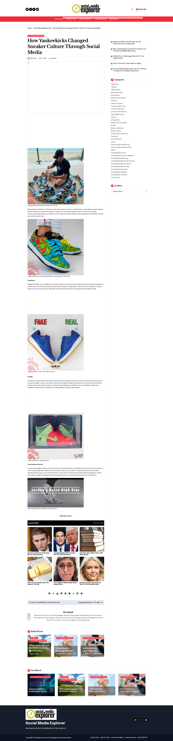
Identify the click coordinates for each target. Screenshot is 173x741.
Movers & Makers (117, 128)
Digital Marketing (117, 114)
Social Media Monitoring (120, 166)
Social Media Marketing (35, 35)
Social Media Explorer (45, 723)
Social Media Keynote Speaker (122, 155)
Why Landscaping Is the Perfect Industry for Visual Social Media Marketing (39, 649)
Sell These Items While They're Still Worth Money (91, 553)
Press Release (116, 139)
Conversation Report (119, 111)
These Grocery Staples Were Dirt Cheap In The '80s (38, 583)
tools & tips (60, 18)
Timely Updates (37, 650)
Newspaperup (54, 737)
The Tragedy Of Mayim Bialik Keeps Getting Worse (65, 583)
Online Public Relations (119, 133)
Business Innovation (118, 98)
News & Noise (116, 131)
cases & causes (101, 18)
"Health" (114, 87)
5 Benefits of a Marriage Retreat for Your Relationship (128, 57)
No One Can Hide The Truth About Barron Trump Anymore (38, 553)
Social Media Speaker (119, 172)
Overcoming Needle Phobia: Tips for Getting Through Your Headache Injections (129, 70)
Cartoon (114, 101)
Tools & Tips (115, 177)
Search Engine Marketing (120, 144)
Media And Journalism (119, 122)
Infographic (115, 120)
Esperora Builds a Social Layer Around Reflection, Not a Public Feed (127, 43)
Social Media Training (119, 175)
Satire (113, 142)
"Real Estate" (116, 90)
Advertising (115, 95)
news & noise (71, 18)
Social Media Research (119, 169)
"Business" (34, 638)
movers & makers (86, 18)
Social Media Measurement (121, 164)
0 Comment (52, 58)
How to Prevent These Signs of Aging (89, 651)
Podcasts (114, 136)
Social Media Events (118, 153)
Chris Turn (61, 653)
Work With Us (113, 19)
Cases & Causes (117, 103)
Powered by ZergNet (98, 523)
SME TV (113, 150)
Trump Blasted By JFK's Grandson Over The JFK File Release (64, 553)
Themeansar (66, 737)
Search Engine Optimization (121, 147)
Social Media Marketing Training (122, 161)
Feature (114, 117)
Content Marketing (118, 106)
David (70, 612)
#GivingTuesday (117, 92)
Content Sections (117, 109)
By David (33, 58)
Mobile (113, 125)
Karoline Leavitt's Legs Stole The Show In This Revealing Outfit (90, 583)
